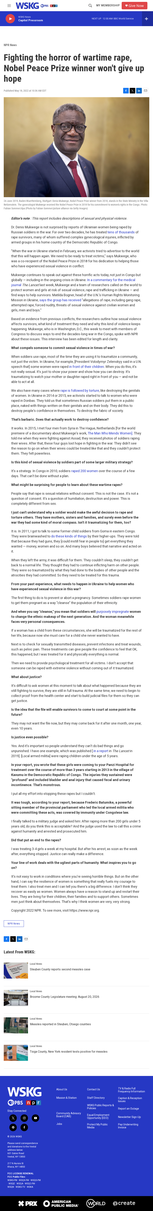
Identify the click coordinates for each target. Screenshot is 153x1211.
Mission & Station (66, 1097)
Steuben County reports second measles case (60, 969)
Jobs (59, 1124)
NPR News (10, 45)
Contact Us (93, 1089)
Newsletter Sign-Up (129, 1117)
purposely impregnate (112, 612)
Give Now (136, 6)
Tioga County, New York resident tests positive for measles (68, 1051)
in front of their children (86, 367)
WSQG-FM (36, 1180)
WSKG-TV (20, 1187)
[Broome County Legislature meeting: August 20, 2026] (16, 998)
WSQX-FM (24, 1180)
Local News (36, 963)
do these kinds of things (69, 536)
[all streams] (147, 18)
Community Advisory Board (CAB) (68, 1115)
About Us (61, 1089)
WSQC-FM (30, 1183)
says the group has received (60, 300)
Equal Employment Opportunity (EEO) (98, 1116)
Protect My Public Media (97, 1126)
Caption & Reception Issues (130, 1100)
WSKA (30, 1187)
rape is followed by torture (79, 390)
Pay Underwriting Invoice (128, 1126)
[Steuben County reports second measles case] (16, 971)
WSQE (12, 1183)
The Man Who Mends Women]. (110, 433)
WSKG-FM (12, 1180)
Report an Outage (128, 1108)
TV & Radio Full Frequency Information (131, 1090)
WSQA (20, 1183)
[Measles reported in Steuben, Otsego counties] (16, 1025)
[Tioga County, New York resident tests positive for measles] (16, 1053)
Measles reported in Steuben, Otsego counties (60, 1024)
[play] (10, 19)
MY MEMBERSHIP (108, 5)
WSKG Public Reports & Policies (100, 1107)
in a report (100, 751)
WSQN (10, 1187)
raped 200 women (84, 471)
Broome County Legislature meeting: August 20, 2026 (64, 997)
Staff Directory (96, 1097)
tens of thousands (121, 232)
